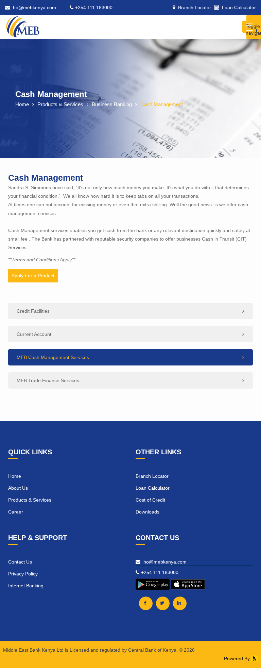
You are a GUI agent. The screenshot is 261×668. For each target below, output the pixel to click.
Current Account (34, 334)
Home (22, 104)
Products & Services (60, 104)
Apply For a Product (33, 275)
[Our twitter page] (163, 603)
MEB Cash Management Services (53, 357)
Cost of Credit (150, 500)
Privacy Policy (23, 573)
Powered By (237, 658)
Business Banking (112, 104)
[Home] (22, 23)
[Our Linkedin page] (180, 603)
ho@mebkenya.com (34, 7)
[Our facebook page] (146, 603)
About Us (18, 488)
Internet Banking (26, 585)
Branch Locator (152, 476)
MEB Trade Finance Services (48, 380)
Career (15, 512)
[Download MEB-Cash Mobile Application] (153, 589)
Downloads (147, 512)
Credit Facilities (33, 311)
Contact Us (20, 562)
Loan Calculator (153, 488)
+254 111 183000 (93, 7)
